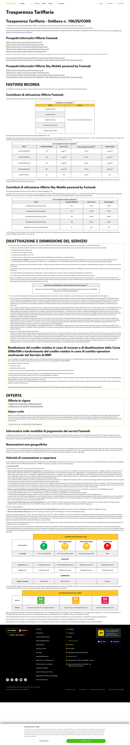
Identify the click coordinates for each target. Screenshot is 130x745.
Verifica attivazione (73, 640)
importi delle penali (32, 316)
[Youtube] (21, 679)
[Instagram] (12, 679)
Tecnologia (39, 652)
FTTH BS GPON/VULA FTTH (54, 489)
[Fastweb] (12, 3)
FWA (29, 511)
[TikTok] (25, 679)
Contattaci (71, 629)
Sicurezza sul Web (41, 648)
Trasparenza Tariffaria (42, 668)
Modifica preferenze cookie (97, 689)
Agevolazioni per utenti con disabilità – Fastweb (81, 660)
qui (10, 30)
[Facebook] (7, 679)
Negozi (70, 637)
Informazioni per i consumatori (44, 664)
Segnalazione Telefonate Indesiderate (78, 652)
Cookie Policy (82, 689)
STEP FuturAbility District (42, 640)
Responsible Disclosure (42, 656)
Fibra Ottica (46, 463)
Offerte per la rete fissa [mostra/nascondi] (25, 404)
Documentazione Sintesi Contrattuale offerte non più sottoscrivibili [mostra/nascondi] (35, 58)
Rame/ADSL (53, 463)
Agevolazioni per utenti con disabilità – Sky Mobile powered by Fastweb (79, 665)
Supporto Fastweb (35, 257)
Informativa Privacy (70, 689)
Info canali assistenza (42, 679)
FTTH (50, 518)
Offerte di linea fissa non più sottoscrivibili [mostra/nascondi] (27, 47)
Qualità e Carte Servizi (70, 245)
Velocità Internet (113, 522)
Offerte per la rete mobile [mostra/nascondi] (26, 406)
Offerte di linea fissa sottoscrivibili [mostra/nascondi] (24, 42)
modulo (18, 365)
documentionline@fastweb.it (29, 370)
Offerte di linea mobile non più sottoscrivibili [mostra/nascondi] (27, 49)
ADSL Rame (31, 509)
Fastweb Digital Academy (43, 637)
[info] (74, 102)
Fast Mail (70, 644)
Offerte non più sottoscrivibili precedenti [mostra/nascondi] (26, 51)
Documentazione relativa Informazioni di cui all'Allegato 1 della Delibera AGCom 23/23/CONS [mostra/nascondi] (44, 60)
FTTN (44, 502)
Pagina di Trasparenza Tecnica (44, 672)
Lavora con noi (72, 656)
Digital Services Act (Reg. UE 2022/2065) (47, 675)
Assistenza (71, 633)
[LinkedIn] (16, 679)
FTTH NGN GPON (46, 471)
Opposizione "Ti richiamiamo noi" (45, 660)
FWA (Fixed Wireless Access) (66, 463)
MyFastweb (81, 245)
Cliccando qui (87, 415)
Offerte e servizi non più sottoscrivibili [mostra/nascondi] (25, 424)
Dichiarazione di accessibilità (116, 689)
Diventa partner (40, 644)
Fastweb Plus (39, 633)
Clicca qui (8, 619)
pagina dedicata (28, 437)
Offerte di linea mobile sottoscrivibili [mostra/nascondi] (24, 45)
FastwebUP (71, 648)
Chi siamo (38, 629)
